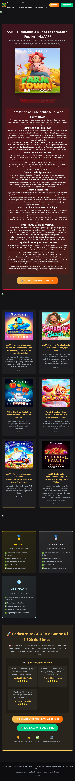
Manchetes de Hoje (41, 7)
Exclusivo (16, 3)
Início (9, 3)
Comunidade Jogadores (25, 7)
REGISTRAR (67, 5)
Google (37, 775)
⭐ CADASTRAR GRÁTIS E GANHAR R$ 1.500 (37, 719)
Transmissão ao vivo (35, 3)
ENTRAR (54, 5)
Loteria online (11, 7)
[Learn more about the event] (37, 15)
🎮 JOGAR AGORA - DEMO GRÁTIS (37, 727)
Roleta (24, 3)
